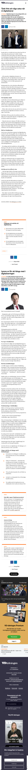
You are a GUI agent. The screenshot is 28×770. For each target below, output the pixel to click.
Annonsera (20, 688)
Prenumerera (14, 637)
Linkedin (14, 717)
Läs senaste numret (14, 746)
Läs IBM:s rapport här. (15, 510)
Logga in (14, 641)
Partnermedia (14, 688)
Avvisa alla (14, 767)
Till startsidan (14, 574)
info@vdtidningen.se (17, 681)
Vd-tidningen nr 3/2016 (15, 201)
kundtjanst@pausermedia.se (16, 679)
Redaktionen (7, 688)
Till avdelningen (23, 582)
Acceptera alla (14, 760)
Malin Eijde (14, 674)
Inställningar (14, 763)
